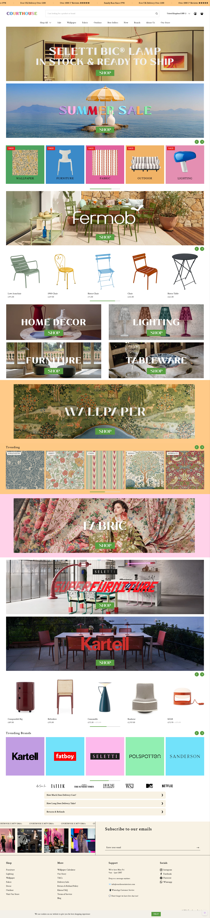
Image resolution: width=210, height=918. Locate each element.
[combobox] (102, 13)
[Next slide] (202, 142)
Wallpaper (71, 22)
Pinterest (167, 878)
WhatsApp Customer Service (123, 890)
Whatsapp (167, 882)
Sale (59, 22)
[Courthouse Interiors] (22, 13)
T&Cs (59, 878)
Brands (137, 22)
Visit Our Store (12, 894)
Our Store (165, 22)
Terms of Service (64, 894)
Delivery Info (63, 882)
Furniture (10, 869)
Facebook (167, 874)
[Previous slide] (197, 142)
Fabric (85, 22)
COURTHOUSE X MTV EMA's (22, 824)
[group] (25, 164)
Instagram (167, 869)
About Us (150, 22)
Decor (8, 886)
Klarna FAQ (62, 890)
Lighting (9, 874)
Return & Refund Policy (67, 886)
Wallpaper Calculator (66, 869)
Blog (59, 898)
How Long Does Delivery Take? (61, 803)
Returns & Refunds (56, 811)
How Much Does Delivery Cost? (61, 795)
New (126, 22)
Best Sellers (113, 22)
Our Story (61, 874)
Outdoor (98, 22)
